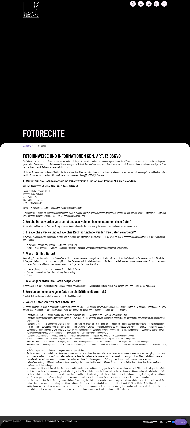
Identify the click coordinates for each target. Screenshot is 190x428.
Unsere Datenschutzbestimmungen (40, 420)
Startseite (27, 145)
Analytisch (167, 421)
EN (156, 3)
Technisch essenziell (151, 421)
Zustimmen (180, 422)
